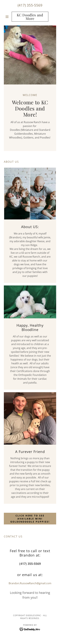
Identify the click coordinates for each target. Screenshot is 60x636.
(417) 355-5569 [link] (30, 5)
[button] (8, 16)
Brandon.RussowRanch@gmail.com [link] (30, 583)
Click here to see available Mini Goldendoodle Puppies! (30, 518)
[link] (30, 17)
